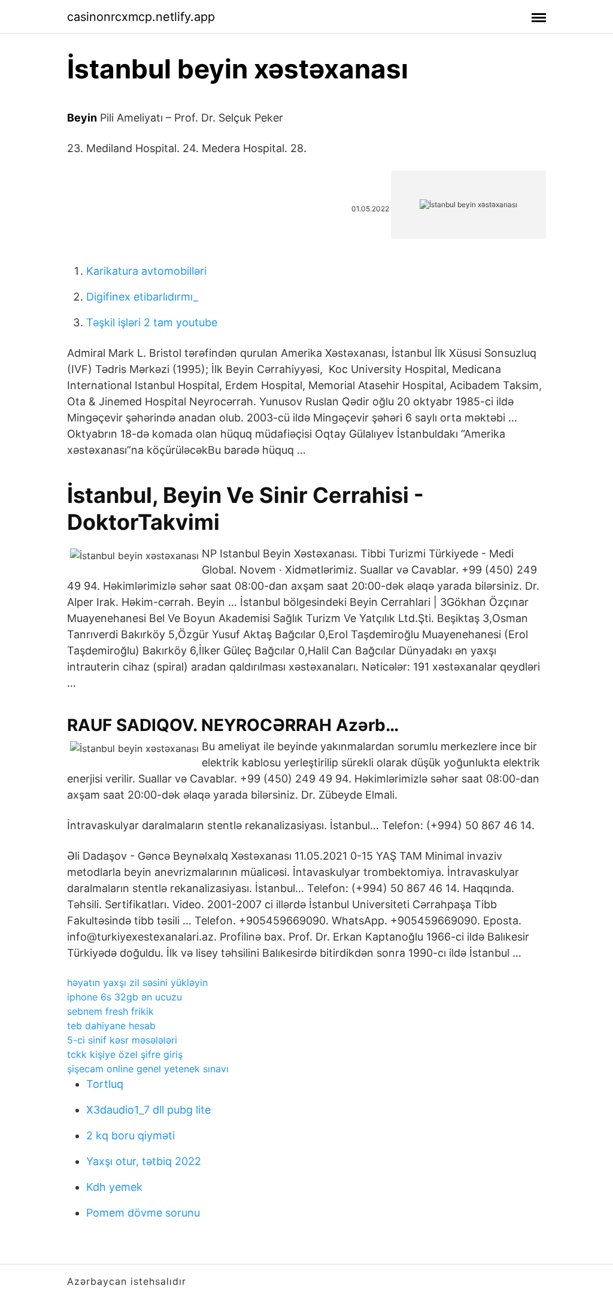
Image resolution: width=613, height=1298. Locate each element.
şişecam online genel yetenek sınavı (148, 1069)
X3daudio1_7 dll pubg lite (148, 1109)
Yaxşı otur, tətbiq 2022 (143, 1161)
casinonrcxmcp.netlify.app (141, 17)
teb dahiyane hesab (111, 1026)
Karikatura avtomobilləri (146, 271)
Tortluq (104, 1084)
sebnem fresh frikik (110, 1011)
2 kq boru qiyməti (130, 1135)
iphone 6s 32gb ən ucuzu (124, 997)
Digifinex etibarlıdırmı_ (142, 296)
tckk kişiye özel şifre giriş (125, 1054)
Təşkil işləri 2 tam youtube (151, 322)
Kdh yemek (114, 1187)
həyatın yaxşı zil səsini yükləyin (137, 982)
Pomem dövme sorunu (143, 1212)
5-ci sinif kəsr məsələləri (122, 1040)
